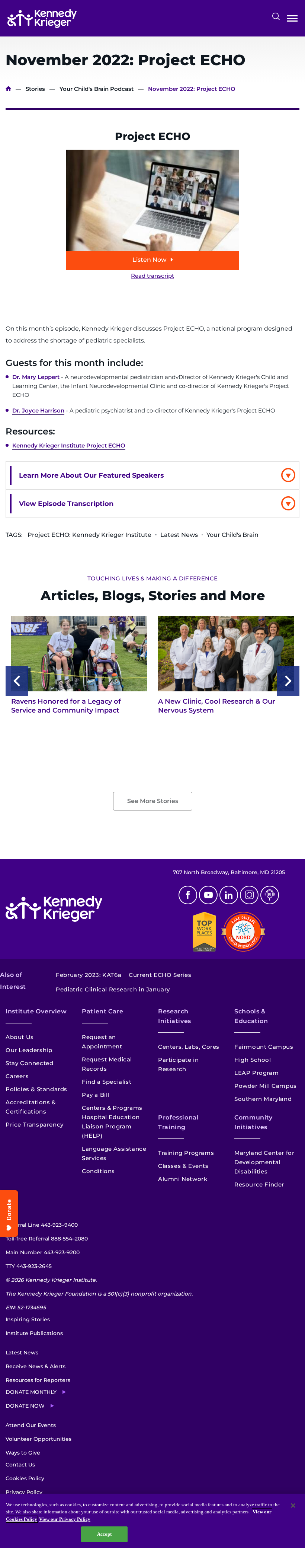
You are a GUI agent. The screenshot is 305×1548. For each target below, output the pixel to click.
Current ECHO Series (160, 974)
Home (8, 89)
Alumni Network (182, 1178)
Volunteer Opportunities (38, 1439)
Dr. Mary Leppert (36, 376)
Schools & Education (251, 1016)
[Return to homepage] (42, 18)
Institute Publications (34, 1333)
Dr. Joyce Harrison (38, 410)
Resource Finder (259, 1184)
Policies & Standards (36, 1089)
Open (292, 20)
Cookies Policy (25, 1478)
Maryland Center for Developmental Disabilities (264, 1162)
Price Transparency (35, 1124)
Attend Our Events (31, 1425)
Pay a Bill (95, 1094)
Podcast (269, 895)
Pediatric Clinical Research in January (113, 989)
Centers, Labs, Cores (188, 1046)
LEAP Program (256, 1072)
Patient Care (102, 1011)
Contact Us (20, 1464)
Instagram (249, 895)
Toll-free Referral (47, 1238)
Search (276, 16)
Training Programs (186, 1152)
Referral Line (42, 1224)
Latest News (22, 1352)
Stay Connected (29, 1063)
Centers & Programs (112, 1107)
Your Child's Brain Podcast (97, 88)
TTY (29, 1266)
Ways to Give (23, 1452)
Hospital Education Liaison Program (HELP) (111, 1126)
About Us (20, 1037)
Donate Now (25, 1405)
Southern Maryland (263, 1098)
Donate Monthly (31, 1392)
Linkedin (228, 895)
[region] (152, 1521)
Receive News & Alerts (35, 1366)
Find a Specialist (106, 1081)
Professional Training (178, 1122)
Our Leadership (29, 1050)
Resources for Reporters (38, 1380)
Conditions (98, 1171)
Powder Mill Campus (265, 1085)
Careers (17, 1076)
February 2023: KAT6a (88, 974)
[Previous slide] (17, 681)
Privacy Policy (24, 1492)
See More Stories (152, 801)
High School (252, 1059)
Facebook (188, 895)
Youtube (208, 895)
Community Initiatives (253, 1122)
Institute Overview (36, 1011)
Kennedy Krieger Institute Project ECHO (68, 445)
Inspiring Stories (28, 1319)
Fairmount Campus (263, 1046)
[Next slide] (288, 681)
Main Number (43, 1252)
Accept (104, 1534)
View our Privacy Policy (64, 1519)
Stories (35, 88)
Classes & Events (183, 1165)
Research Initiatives (174, 1016)
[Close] (293, 1505)
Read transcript (152, 275)
